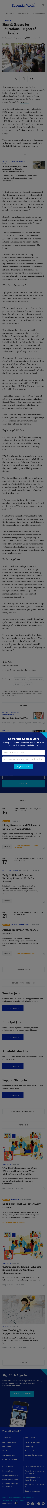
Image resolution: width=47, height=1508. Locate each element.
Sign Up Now (23, 766)
